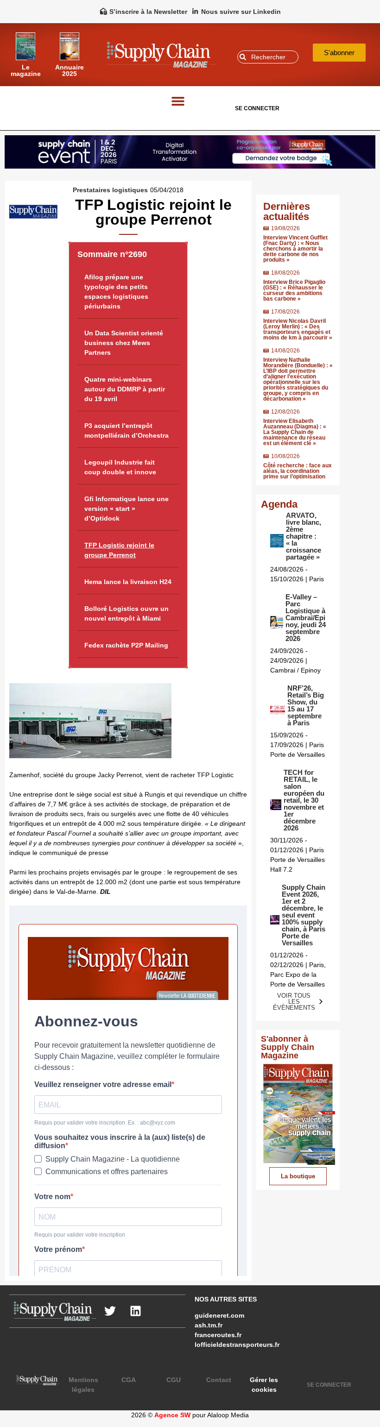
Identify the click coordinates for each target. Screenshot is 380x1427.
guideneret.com (219, 1315)
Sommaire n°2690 (112, 254)
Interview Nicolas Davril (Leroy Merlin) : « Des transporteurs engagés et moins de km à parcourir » (297, 329)
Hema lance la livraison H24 (127, 581)
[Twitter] (110, 1311)
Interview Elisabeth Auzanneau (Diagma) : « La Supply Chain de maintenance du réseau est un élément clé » (294, 432)
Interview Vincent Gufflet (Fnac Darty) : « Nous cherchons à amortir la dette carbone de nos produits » (295, 248)
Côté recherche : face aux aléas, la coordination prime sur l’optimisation (297, 471)
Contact (218, 1379)
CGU (173, 1379)
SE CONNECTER (257, 108)
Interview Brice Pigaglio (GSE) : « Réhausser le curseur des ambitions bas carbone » (294, 290)
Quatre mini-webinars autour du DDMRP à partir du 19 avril (124, 389)
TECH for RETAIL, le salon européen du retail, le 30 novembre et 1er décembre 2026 (304, 800)
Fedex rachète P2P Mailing (126, 645)
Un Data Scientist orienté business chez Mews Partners (123, 342)
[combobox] (267, 56)
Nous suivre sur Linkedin (241, 11)
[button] (177, 101)
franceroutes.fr (218, 1335)
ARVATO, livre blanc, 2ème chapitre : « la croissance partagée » (303, 536)
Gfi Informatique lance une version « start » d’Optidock (126, 508)
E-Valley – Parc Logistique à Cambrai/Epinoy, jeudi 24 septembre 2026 (305, 617)
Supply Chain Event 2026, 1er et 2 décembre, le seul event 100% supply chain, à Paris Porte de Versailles (303, 915)
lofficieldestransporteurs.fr (237, 1344)
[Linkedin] (135, 1311)
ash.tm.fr (208, 1325)
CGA (128, 1379)
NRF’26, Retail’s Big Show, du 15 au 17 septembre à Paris (305, 705)
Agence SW (172, 1415)
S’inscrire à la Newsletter (148, 11)
